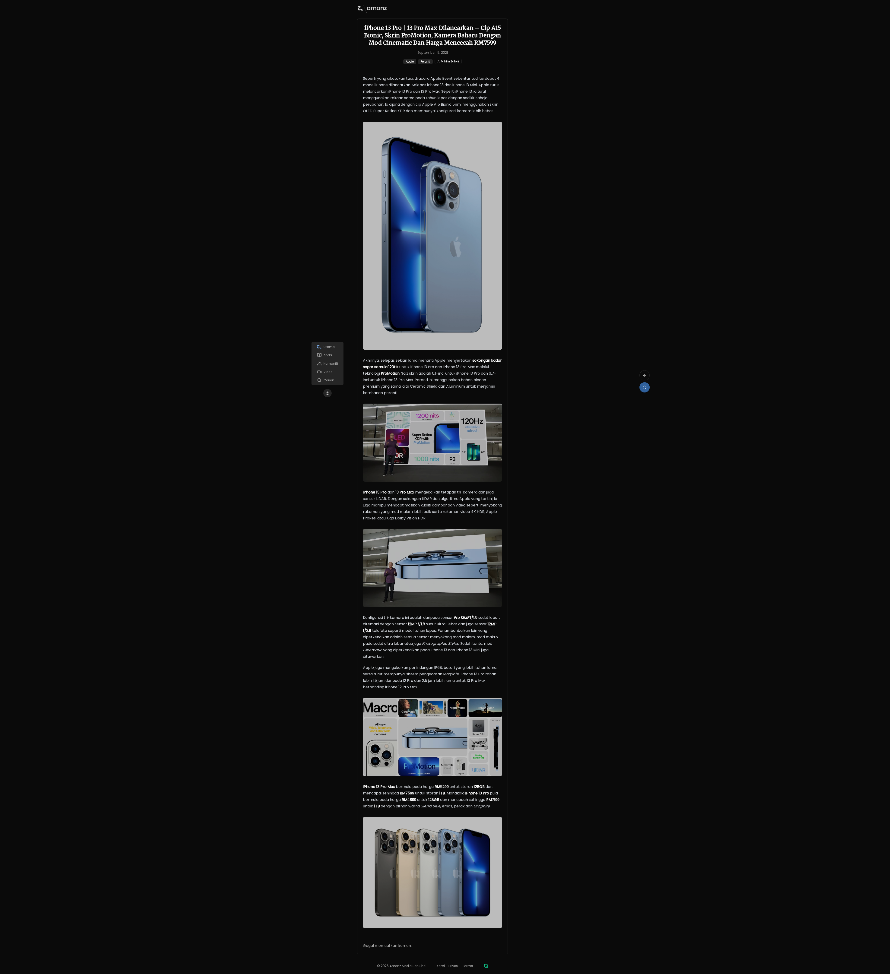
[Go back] (644, 375)
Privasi (453, 966)
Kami (441, 966)
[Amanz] (486, 966)
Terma (467, 966)
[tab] (327, 347)
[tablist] (327, 363)
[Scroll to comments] (644, 387)
